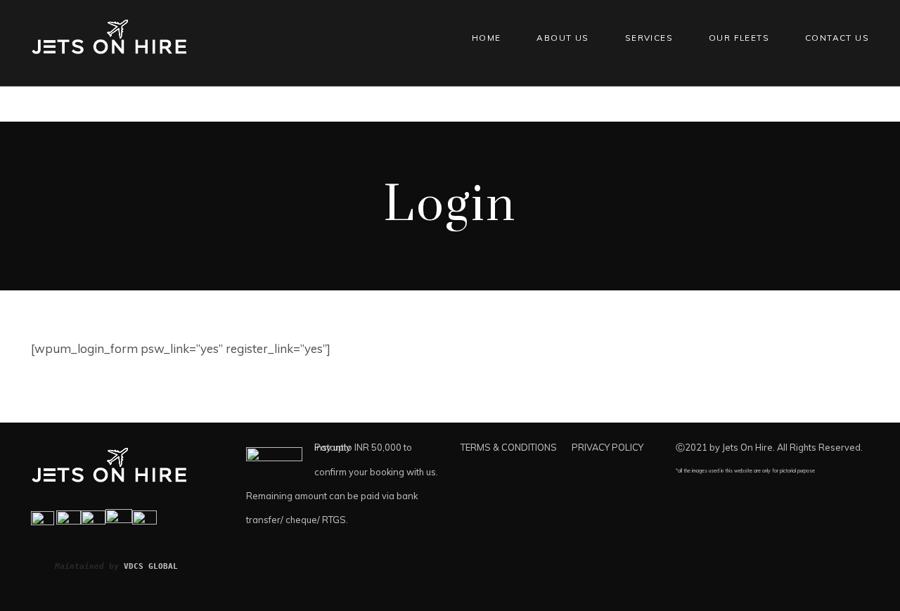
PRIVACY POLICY (607, 447)
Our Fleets (739, 37)
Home (486, 37)
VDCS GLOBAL (151, 566)
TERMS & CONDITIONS (509, 447)
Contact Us (837, 37)
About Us (562, 37)
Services (649, 37)
